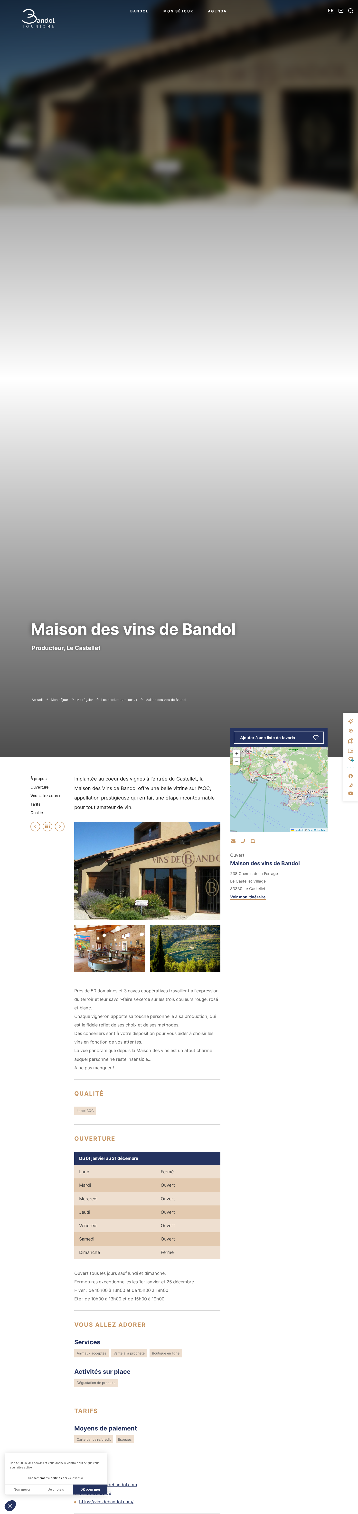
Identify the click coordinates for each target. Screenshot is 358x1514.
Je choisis (56, 1489)
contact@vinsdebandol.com (108, 1484)
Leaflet (298, 830)
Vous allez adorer (45, 795)
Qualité (36, 812)
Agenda (217, 11)
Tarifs (35, 804)
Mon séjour (178, 11)
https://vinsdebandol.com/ (106, 1501)
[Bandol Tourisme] (38, 18)
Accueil (37, 700)
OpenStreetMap (317, 830)
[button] (10, 1506)
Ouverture (39, 787)
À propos (38, 778)
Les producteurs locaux (119, 700)
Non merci (22, 1489)
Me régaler (85, 700)
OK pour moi (90, 1489)
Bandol (139, 11)
